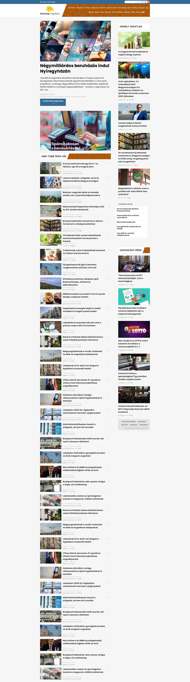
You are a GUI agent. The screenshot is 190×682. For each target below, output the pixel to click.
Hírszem (102, 8)
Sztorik (91, 12)
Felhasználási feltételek (129, 421)
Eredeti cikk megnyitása (53, 101)
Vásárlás (79, 8)
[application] (75, 131)
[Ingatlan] (51, 10)
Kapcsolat (124, 425)
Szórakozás (111, 8)
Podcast (127, 12)
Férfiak (119, 12)
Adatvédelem (142, 421)
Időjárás (94, 8)
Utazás (87, 8)
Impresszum (133, 425)
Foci (102, 12)
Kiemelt (72, 8)
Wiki (133, 12)
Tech (114, 12)
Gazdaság (121, 8)
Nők (128, 8)
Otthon (108, 12)
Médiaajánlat (144, 425)
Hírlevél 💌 (140, 12)
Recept (141, 8)
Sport (97, 12)
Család (134, 8)
